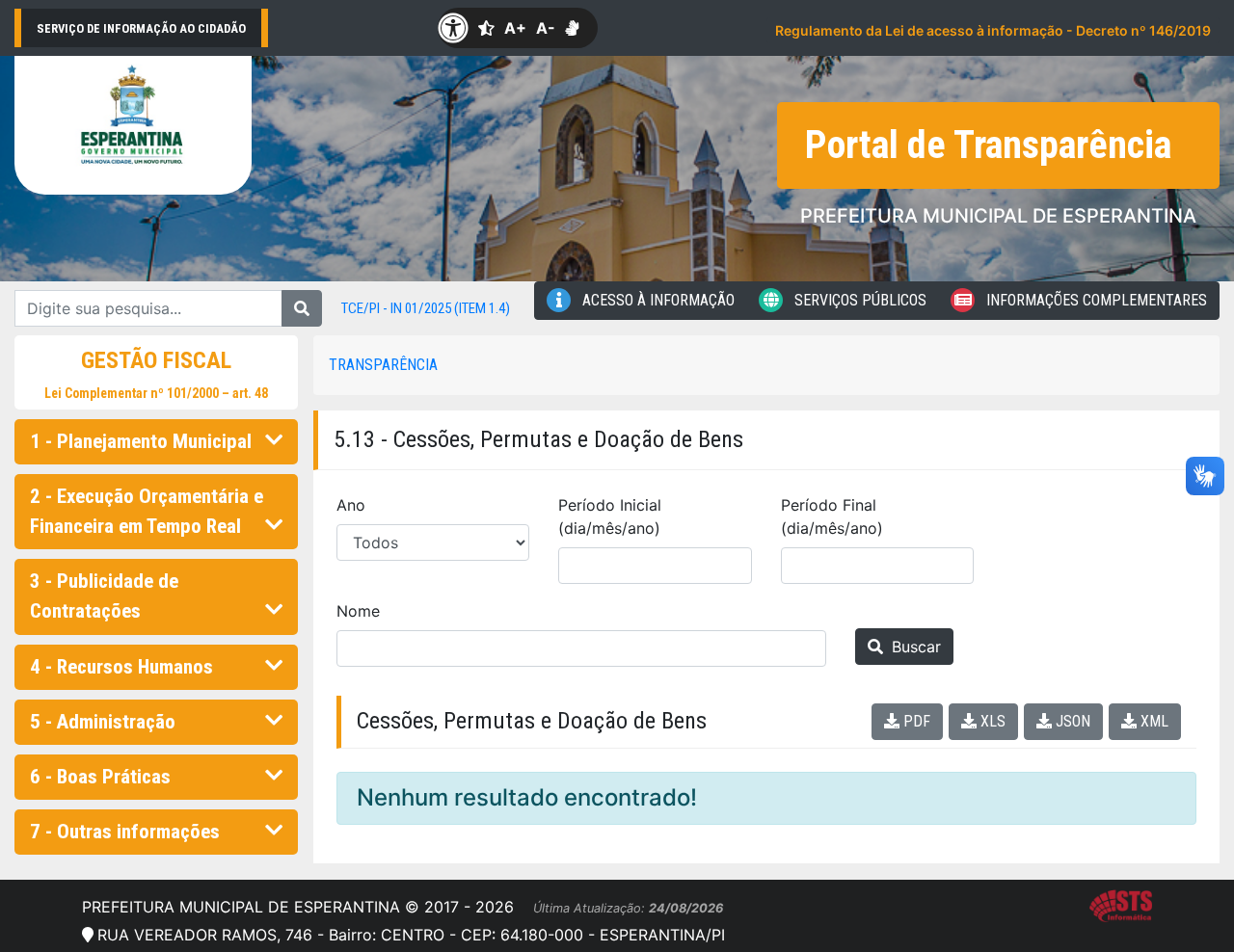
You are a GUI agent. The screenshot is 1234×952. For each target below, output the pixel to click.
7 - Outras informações (125, 831)
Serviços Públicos (858, 300)
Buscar (914, 646)
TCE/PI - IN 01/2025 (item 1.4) (425, 308)
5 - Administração (102, 721)
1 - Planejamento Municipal (141, 441)
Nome (358, 611)
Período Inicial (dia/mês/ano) (609, 516)
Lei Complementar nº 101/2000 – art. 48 (156, 393)
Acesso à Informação (656, 300)
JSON (1071, 721)
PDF (914, 721)
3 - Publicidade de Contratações (104, 595)
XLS (991, 721)
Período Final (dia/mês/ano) (832, 516)
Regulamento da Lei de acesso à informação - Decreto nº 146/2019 (993, 30)
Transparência (383, 365)
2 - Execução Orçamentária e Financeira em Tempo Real (146, 511)
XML (1152, 721)
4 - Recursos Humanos (121, 666)
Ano (350, 505)
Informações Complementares (1094, 300)
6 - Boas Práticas (100, 776)
